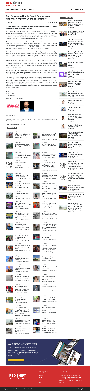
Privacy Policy (82, 389)
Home (41, 375)
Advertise (42, 379)
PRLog (28, 31)
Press (40, 377)
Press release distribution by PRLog (15, 124)
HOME (7, 10)
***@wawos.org (10, 95)
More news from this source (19, 120)
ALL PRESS (23, 10)
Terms (74, 389)
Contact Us (41, 381)
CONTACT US (30, 10)
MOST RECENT (14, 10)
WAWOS (8, 41)
